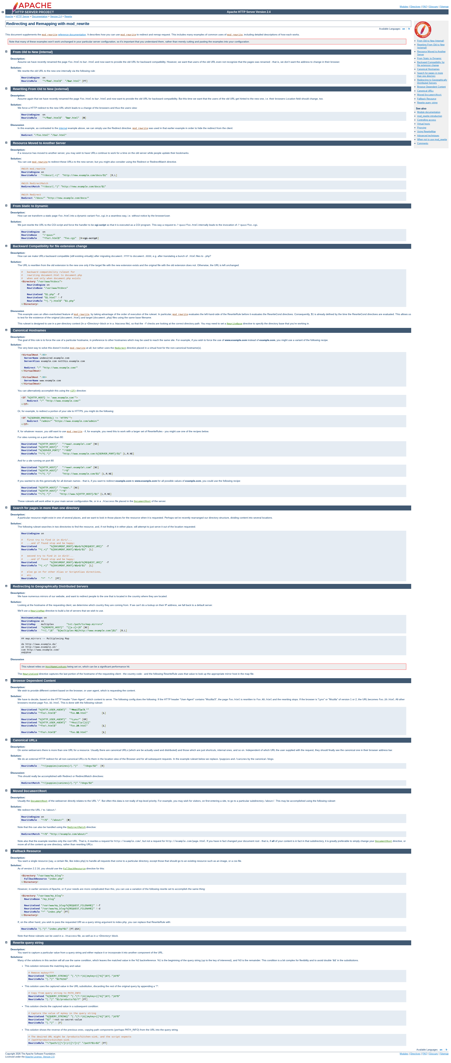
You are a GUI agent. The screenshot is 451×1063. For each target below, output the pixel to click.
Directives (415, 6)
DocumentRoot (142, 501)
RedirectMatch (76, 827)
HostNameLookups (56, 666)
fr (409, 28)
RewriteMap (37, 610)
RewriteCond (30, 674)
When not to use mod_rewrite (432, 139)
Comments (422, 143)
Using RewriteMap (426, 131)
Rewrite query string (427, 102)
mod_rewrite (49, 34)
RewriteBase (234, 323)
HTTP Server (22, 16)
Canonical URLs (425, 91)
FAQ (424, 6)
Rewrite (68, 16)
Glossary (433, 6)
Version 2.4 (56, 16)
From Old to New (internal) (430, 40)
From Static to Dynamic (429, 58)
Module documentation (428, 112)
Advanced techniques (428, 135)
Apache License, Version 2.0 (39, 1056)
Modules (404, 6)
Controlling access (426, 120)
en (404, 28)
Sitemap (444, 6)
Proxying (421, 127)
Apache (9, 16)
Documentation (39, 16)
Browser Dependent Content (431, 86)
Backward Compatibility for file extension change (430, 64)
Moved (429, 94)
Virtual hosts (423, 123)
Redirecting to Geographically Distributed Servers (432, 81)
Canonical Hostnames (428, 69)
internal (63, 128)
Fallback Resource (426, 98)
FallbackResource (74, 868)
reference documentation (72, 34)
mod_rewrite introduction (429, 116)
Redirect (120, 348)
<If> (73, 390)
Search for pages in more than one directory (430, 74)
